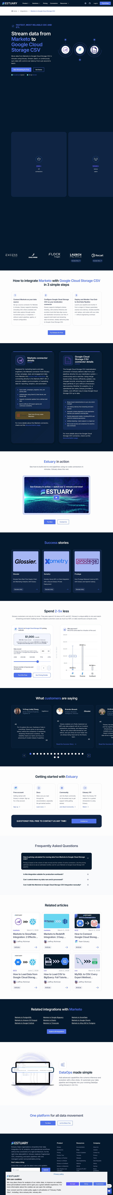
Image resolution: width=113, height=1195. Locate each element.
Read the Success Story (65, 744)
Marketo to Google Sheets (81, 1020)
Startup (95, 1166)
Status (95, 1163)
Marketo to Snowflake (79, 1017)
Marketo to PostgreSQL (23, 1017)
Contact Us (63, 522)
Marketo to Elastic (49, 1020)
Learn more (40, 807)
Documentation (80, 1147)
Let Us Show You (65, 1123)
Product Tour (60, 1155)
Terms (95, 1158)
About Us (95, 1147)
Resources (63, 3)
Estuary (59, 1147)
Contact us (84, 821)
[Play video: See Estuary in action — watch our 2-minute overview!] (56, 497)
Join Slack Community (67, 807)
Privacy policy (59, 1174)
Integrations (23, 11)
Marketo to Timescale (51, 1023)
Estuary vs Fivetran (62, 1158)
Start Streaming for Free (21, 69)
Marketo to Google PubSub (24, 1023)
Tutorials (78, 1155)
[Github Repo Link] (90, 3)
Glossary (78, 1158)
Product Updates (81, 1152)
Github (78, 1166)
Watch (85, 807)
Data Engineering (81, 1160)
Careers (95, 1149)
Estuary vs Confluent (62, 1163)
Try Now (50, 522)
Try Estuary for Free (56, 332)
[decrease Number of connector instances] (38, 668)
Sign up (15, 807)
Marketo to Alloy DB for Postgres (83, 1023)
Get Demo (38, 69)
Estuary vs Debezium (62, 1166)
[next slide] (88, 755)
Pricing (45, 3)
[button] (26, 3)
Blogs (77, 1149)
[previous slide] (24, 755)
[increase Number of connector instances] (49, 668)
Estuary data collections (37, 376)
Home (15, 11)
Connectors (54, 3)
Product (25, 3)
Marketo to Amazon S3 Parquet (26, 1020)
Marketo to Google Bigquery (53, 1017)
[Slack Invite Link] (85, 3)
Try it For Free (22, 675)
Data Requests (97, 1160)
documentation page (33, 425)
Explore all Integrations (56, 1031)
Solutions (35, 3)
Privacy (95, 1155)
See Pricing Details (42, 675)
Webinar (78, 1163)
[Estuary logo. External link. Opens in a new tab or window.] (13, 1176)
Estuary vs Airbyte (62, 1160)
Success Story (50, 260)
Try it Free (105, 3)
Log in (96, 3)
